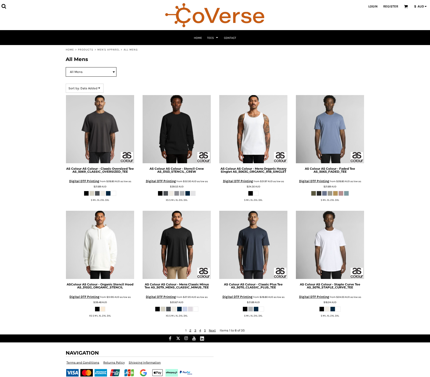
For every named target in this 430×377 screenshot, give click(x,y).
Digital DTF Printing (84, 181)
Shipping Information (145, 362)
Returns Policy (114, 362)
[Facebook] (170, 338)
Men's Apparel (108, 49)
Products (86, 49)
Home (70, 49)
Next (212, 330)
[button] (3, 6)
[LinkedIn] (202, 338)
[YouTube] (194, 338)
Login (372, 6)
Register (390, 6)
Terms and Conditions (82, 362)
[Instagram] (186, 338)
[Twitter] (178, 338)
